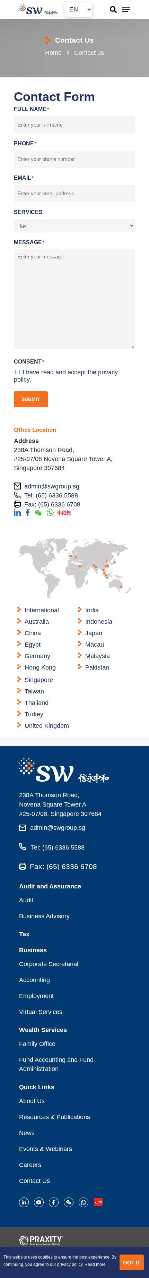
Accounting (34, 980)
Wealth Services (43, 1029)
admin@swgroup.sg (57, 827)
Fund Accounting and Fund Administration (56, 1064)
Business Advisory (44, 916)
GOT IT (131, 1262)
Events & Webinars (45, 1148)
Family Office (37, 1043)
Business (33, 950)
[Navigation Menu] (126, 9)
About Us (32, 1101)
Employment (36, 995)
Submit (30, 399)
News (27, 1133)
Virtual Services (40, 1011)
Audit (26, 900)
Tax (24, 934)
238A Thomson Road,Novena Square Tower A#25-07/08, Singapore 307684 (60, 804)
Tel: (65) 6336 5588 (57, 847)
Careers (30, 1164)
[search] (112, 9)
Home (53, 52)
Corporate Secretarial (48, 964)
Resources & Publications (54, 1117)
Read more (95, 1264)
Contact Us (34, 1180)
